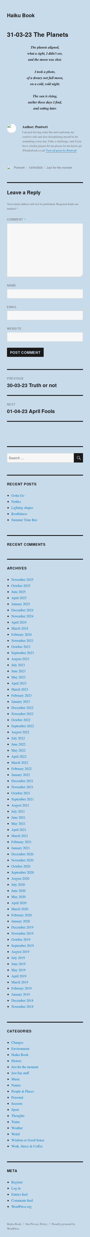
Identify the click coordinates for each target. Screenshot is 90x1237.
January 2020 (20, 921)
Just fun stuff (20, 1073)
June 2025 (18, 591)
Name (11, 285)
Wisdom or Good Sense (27, 1140)
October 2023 (20, 646)
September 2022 (22, 726)
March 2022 (19, 762)
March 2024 (19, 628)
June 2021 (18, 817)
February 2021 (21, 841)
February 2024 (21, 634)
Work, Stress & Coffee (27, 1146)
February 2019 (21, 988)
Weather (17, 1127)
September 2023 (22, 652)
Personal (17, 1097)
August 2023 (20, 658)
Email (12, 307)
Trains (15, 1121)
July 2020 (18, 884)
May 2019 (18, 970)
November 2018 (22, 1006)
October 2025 (20, 585)
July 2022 (18, 738)
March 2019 (19, 982)
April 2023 (18, 683)
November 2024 (22, 616)
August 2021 (20, 805)
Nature (16, 1085)
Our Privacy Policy (36, 1224)
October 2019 (20, 939)
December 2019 (22, 927)
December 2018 (22, 1000)
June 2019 (18, 963)
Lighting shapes (22, 507)
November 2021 (22, 787)
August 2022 (20, 732)
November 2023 (22, 640)
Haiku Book (21, 15)
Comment (16, 219)
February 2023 (21, 695)
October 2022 (20, 719)
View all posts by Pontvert (61, 150)
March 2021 (19, 835)
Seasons (16, 1103)
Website (14, 328)
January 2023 (20, 701)
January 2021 (20, 848)
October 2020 (20, 866)
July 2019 (18, 957)
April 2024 (18, 622)
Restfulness (19, 513)
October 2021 (20, 793)
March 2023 (19, 689)
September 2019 (22, 945)
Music (15, 1079)
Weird (15, 1134)
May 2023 (18, 677)
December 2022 (22, 707)
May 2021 (18, 823)
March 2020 (19, 909)
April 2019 (18, 976)
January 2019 (20, 994)
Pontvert (19, 167)
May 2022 (18, 750)
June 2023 (18, 671)
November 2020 (22, 860)
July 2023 (18, 665)
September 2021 (22, 799)
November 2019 (22, 933)
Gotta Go (17, 495)
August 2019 (20, 951)
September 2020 (22, 872)
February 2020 (21, 915)
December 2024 (22, 610)
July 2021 (18, 811)
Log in (16, 1188)
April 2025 (18, 597)
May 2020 (18, 896)
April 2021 (18, 829)
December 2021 (22, 780)
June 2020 (18, 890)
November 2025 (22, 579)
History (16, 1060)
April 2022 (18, 756)
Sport (15, 1109)
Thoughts (17, 1115)
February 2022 (21, 768)
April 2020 (18, 902)
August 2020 (20, 878)
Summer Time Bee (24, 519)
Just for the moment (59, 167)
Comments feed (22, 1200)
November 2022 (22, 713)
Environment (20, 1048)
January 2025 (20, 604)
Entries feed (19, 1194)
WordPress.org (21, 1206)
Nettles (16, 501)
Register (17, 1182)
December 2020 (22, 854)
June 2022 (18, 744)
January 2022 (20, 774)
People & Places (22, 1091)
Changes (17, 1042)
